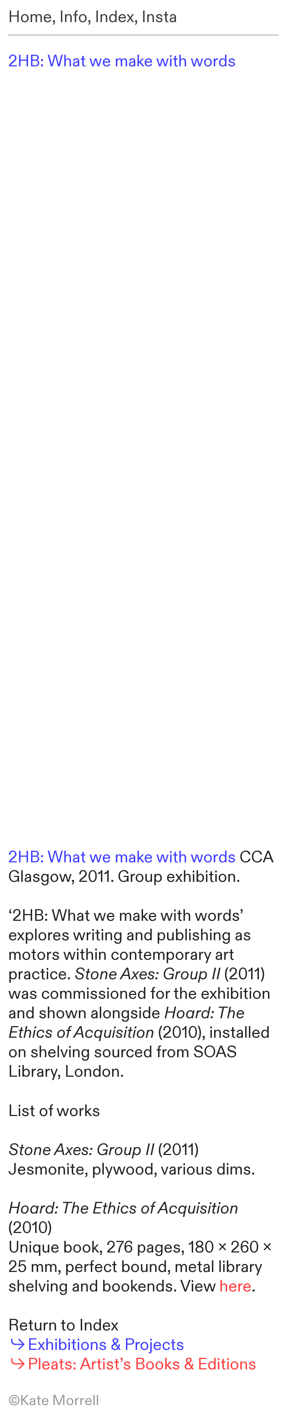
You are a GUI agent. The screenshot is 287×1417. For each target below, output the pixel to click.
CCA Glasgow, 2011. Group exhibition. (140, 867)
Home (30, 17)
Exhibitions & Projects (106, 1345)
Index (114, 17)
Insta (159, 17)
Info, (75, 17)
